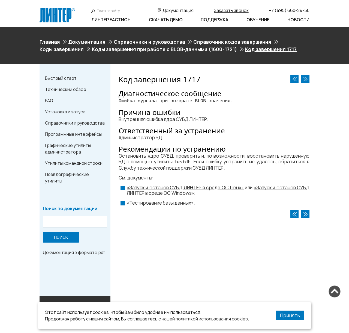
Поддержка (214, 19)
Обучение (257, 19)
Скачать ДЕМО (166, 19)
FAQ (49, 101)
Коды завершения (62, 49)
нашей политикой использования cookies (205, 319)
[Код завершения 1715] (294, 79)
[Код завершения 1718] (305, 79)
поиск (61, 237)
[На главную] (57, 10)
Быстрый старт (61, 78)
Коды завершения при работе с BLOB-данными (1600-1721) (164, 49)
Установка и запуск (65, 112)
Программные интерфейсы (73, 134)
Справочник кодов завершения (232, 42)
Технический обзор (65, 89)
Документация (178, 10)
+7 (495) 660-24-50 (289, 10)
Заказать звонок (231, 10)
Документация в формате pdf (74, 252)
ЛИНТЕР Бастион (111, 19)
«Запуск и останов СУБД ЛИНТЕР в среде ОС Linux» (185, 187)
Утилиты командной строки (74, 163)
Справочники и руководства (149, 42)
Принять (290, 315)
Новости (298, 19)
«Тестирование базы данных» (160, 203)
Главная (50, 42)
